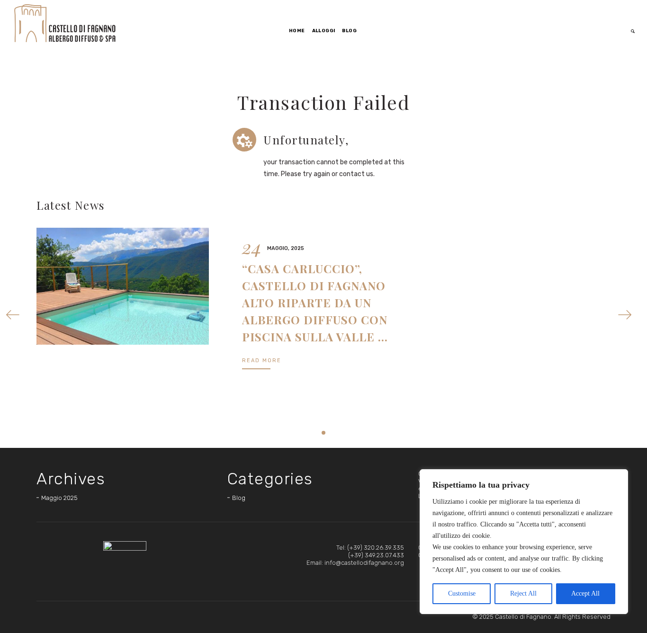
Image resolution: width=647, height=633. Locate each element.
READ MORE (261, 360)
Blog (238, 497)
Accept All (585, 593)
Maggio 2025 (59, 497)
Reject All (523, 593)
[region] (524, 541)
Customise (462, 593)
